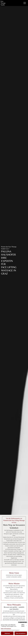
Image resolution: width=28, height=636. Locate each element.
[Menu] (24, 3)
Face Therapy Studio (3, 3)
